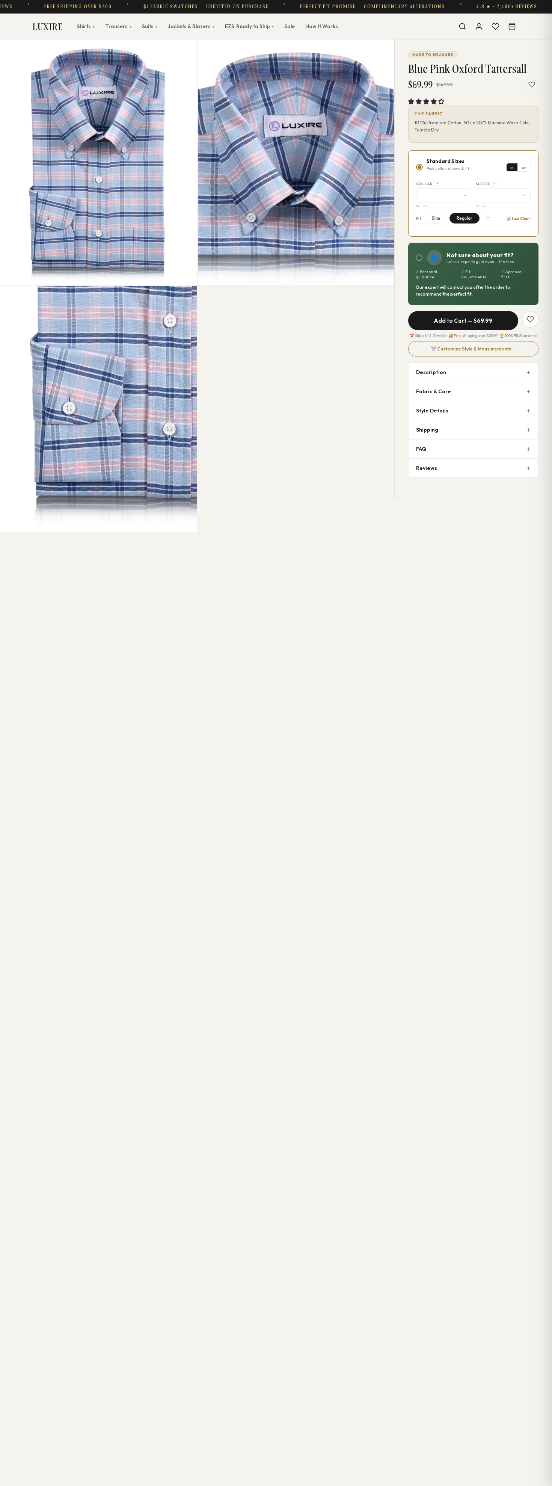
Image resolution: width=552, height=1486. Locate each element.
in (512, 167)
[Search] (462, 26)
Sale (289, 26)
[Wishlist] (495, 26)
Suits (149, 26)
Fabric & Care (433, 391)
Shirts (86, 26)
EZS (249, 26)
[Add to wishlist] (531, 84)
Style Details (432, 410)
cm (523, 167)
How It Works (321, 26)
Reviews (426, 468)
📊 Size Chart (518, 218)
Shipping (427, 429)
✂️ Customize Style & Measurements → (473, 349)
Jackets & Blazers (191, 26)
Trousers (118, 26)
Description (431, 372)
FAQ (421, 448)
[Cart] (511, 26)
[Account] (478, 26)
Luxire (48, 26)
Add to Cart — (463, 320)
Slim (436, 218)
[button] (426, 101)
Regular (464, 218)
